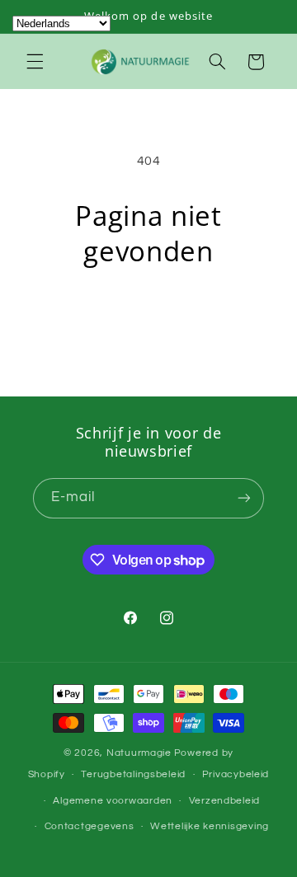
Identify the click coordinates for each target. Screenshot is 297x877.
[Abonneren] (244, 498)
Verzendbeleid (225, 800)
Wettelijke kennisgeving (209, 826)
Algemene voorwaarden (112, 800)
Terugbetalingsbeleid (133, 774)
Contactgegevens (89, 826)
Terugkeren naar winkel (148, 314)
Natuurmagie (139, 752)
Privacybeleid (236, 774)
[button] (35, 62)
